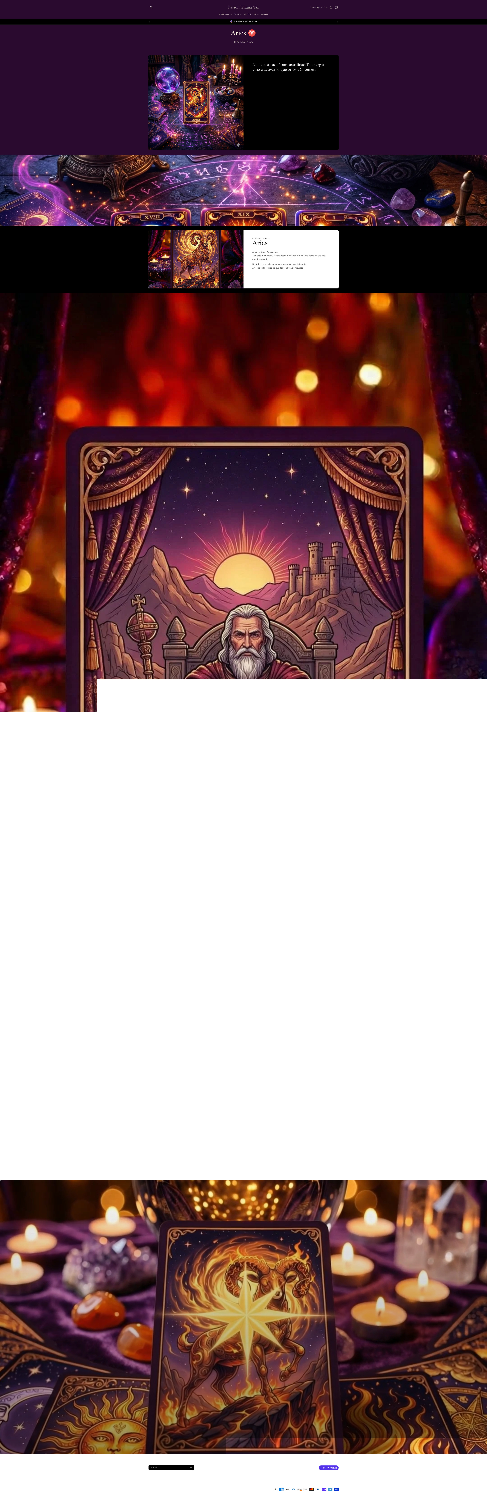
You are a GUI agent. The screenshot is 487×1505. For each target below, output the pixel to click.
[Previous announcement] (149, 21)
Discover (260, 277)
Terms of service (213, 1499)
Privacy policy (200, 1499)
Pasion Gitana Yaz (160, 1499)
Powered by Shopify (174, 1499)
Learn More (261, 78)
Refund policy (188, 1499)
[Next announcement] (338, 21)
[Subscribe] (191, 1468)
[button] (151, 7)
